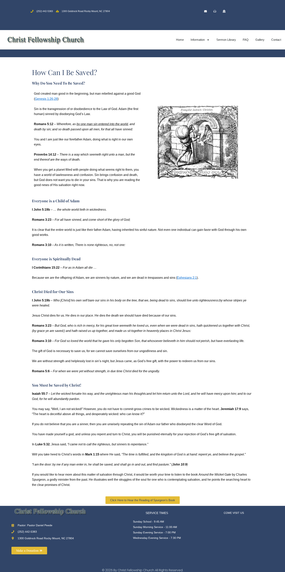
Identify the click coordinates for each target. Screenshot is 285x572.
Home (180, 39)
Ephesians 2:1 (187, 277)
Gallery (259, 39)
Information (198, 39)
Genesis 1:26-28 (46, 98)
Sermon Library (226, 39)
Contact (276, 39)
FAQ (246, 39)
